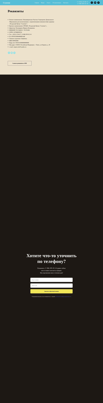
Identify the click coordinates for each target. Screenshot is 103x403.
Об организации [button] (57, 2)
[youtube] (95, 3)
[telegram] (98, 3)
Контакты (65, 2)
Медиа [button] (42, 2)
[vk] (92, 3)
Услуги (48, 2)
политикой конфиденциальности (63, 296)
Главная (37, 2)
